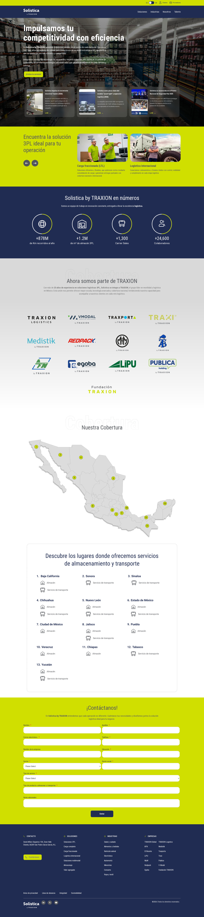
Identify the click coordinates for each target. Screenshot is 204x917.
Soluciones (142, 12)
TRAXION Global (150, 842)
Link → (48, 113)
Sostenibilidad (76, 893)
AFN (146, 846)
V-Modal (162, 865)
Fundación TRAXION (166, 870)
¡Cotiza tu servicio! (33, 74)
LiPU (146, 856)
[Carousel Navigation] (48, 163)
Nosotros (167, 12)
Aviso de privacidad (30, 893)
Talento (177, 12)
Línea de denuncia (48, 893)
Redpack (147, 865)
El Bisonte (148, 851)
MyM (146, 860)
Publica (161, 860)
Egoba (146, 870)
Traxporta (162, 851)
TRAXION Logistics (166, 842)
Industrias (155, 12)
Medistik (162, 846)
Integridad (63, 893)
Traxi (160, 856)
